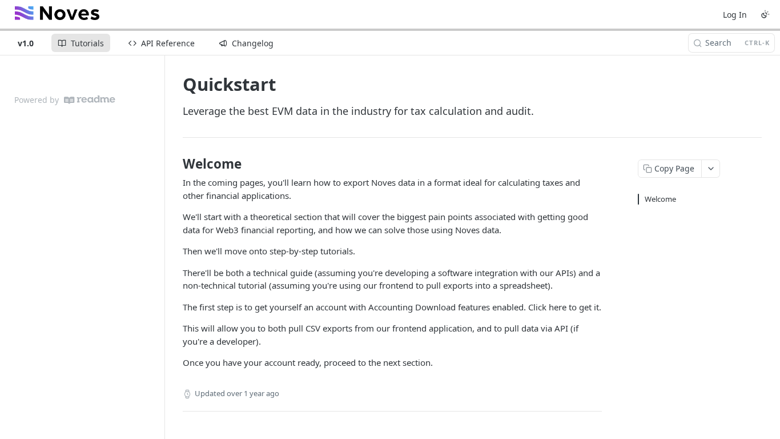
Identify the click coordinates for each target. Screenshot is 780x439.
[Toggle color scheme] (765, 14)
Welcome (660, 199)
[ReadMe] (89, 99)
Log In (735, 14)
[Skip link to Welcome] (175, 164)
